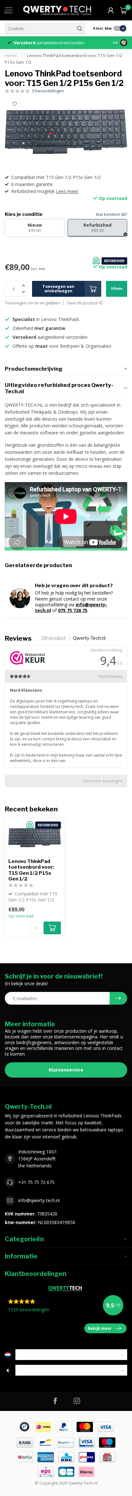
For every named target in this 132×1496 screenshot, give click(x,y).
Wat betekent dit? (111, 214)
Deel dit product (83, 303)
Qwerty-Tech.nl (89, 638)
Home (11, 55)
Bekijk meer (100, 1328)
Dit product (53, 638)
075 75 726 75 (72, 610)
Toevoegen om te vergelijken (32, 303)
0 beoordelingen (48, 91)
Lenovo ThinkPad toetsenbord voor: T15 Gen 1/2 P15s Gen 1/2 (31, 870)
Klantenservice (66, 1070)
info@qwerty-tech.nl (39, 1200)
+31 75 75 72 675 (36, 1182)
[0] (123, 10)
